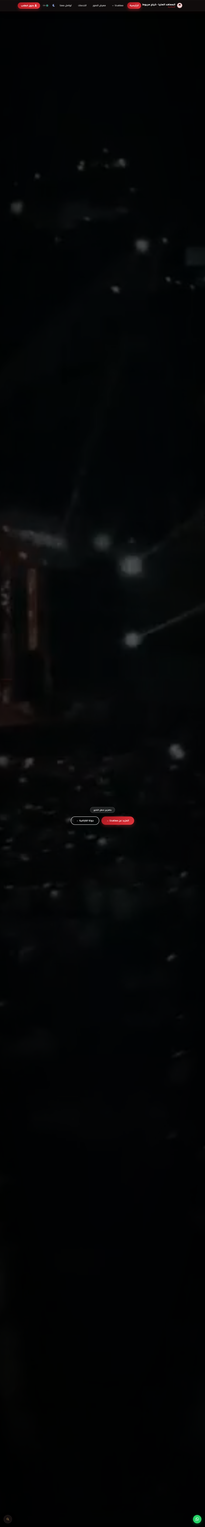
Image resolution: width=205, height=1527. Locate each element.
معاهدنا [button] (119, 5)
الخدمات (82, 5)
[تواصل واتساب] (197, 1519)
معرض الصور (99, 5)
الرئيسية (134, 5)
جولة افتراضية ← (85, 820)
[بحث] (8, 1519)
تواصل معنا (66, 5)
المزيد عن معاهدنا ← (118, 820)
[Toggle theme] (53, 5)
